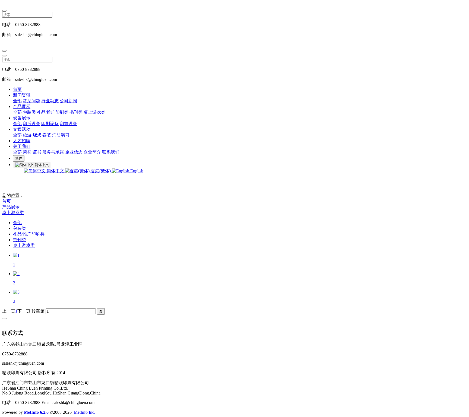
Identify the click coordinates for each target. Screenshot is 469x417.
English (136, 170)
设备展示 (21, 118)
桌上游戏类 (94, 112)
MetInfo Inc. (84, 412)
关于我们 (21, 146)
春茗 (46, 135)
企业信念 (74, 152)
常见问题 (31, 100)
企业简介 (92, 152)
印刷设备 (50, 123)
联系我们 (110, 152)
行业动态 (50, 100)
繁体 (18, 158)
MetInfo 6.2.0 (36, 412)
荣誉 (27, 152)
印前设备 (68, 123)
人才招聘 (21, 140)
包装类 (29, 112)
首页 (17, 89)
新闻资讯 (21, 95)
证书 (37, 152)
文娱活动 (21, 129)
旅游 (27, 135)
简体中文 (55, 170)
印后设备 (31, 123)
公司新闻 (68, 100)
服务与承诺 (53, 152)
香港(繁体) (101, 170)
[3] (16, 292)
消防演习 (60, 135)
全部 (17, 100)
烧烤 (37, 135)
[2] (16, 273)
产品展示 (21, 106)
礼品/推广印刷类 (52, 112)
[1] (16, 255)
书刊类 (76, 112)
